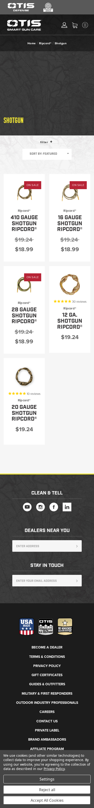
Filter (44, 142)
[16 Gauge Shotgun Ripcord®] (70, 192)
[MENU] (89, 25)
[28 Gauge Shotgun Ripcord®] (24, 284)
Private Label (47, 730)
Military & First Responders (47, 694)
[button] (51, 141)
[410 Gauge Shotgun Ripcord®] (24, 192)
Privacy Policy (47, 666)
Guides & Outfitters (47, 684)
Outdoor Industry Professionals (47, 703)
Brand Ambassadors (47, 739)
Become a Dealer (47, 647)
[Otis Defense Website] (21, 10)
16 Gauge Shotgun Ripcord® (69, 223)
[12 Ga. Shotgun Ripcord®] (70, 284)
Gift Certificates (47, 675)
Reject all (47, 789)
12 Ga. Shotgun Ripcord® (69, 321)
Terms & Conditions (47, 657)
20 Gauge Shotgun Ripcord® (24, 413)
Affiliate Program (47, 749)
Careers (47, 712)
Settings (47, 779)
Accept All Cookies (47, 800)
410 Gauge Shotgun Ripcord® (24, 223)
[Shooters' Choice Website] (48, 10)
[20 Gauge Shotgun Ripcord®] (24, 376)
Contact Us (47, 721)
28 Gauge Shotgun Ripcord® (24, 315)
